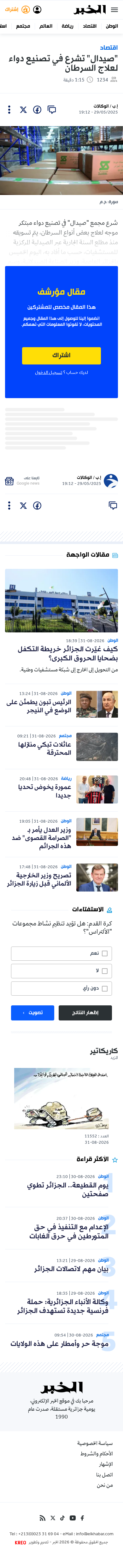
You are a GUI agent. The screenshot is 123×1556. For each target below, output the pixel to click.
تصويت (36, 1013)
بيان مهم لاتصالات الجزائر (71, 1269)
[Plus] (9, 110)
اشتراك (61, 356)
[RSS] (42, 1518)
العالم (45, 26)
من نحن (105, 1486)
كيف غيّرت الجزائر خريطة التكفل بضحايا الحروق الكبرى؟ (68, 654)
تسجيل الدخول (48, 372)
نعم (94, 953)
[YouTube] (73, 1518)
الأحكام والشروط (96, 1454)
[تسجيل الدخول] (37, 10)
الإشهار (106, 1465)
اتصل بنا (104, 1475)
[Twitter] (52, 1518)
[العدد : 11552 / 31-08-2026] (61, 1098)
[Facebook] (82, 1518)
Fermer (114, 9)
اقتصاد (90, 26)
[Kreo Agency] (21, 1543)
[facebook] (37, 110)
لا (97, 970)
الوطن (112, 26)
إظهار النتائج (85, 1013)
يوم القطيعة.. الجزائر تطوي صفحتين (67, 1190)
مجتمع (23, 26)
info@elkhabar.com (95, 1534)
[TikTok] (62, 1518)
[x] (23, 110)
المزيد (114, 1058)
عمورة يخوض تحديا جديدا (44, 791)
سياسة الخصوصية (95, 1444)
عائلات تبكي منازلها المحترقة (44, 749)
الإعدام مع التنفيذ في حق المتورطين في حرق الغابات (68, 1232)
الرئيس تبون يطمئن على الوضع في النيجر (38, 706)
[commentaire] (52, 110)
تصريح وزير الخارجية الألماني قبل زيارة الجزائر (39, 879)
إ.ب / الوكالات (106, 106)
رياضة (67, 26)
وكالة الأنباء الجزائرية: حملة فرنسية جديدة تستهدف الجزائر (62, 1307)
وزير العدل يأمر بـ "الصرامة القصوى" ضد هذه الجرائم (41, 838)
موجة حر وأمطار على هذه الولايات (59, 1344)
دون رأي (91, 988)
